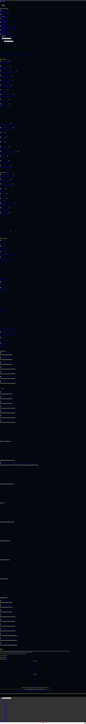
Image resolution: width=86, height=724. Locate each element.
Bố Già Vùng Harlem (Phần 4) (6, 364)
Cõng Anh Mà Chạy (4, 578)
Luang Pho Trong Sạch (4, 148)
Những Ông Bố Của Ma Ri (5, 16)
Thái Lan (35, 667)
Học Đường (6, 709)
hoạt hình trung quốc (14, 692)
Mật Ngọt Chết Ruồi (4, 12)
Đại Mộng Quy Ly (3, 597)
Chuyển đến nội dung (3, 0)
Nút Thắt (2, 143)
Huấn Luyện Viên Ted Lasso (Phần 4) (7, 383)
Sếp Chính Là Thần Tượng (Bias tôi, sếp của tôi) (10, 153)
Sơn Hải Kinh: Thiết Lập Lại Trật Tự (7, 129)
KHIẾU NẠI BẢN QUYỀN (45, 690)
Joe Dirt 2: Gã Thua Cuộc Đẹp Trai (7, 176)
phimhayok (40, 695)
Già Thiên (2, 134)
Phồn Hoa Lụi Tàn (4, 91)
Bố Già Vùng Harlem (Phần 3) (6, 359)
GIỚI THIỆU (18, 690)
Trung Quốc (35, 663)
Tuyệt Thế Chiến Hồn (4, 162)
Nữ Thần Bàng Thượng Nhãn (6, 87)
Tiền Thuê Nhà (3, 233)
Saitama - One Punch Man (5, 441)
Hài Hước (5, 705)
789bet (31, 692)
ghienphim (20, 692)
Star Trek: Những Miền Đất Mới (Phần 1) (8, 635)
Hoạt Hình (35, 678)
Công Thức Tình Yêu (4, 101)
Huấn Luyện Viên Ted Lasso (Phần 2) (7, 373)
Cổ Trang (35, 676)
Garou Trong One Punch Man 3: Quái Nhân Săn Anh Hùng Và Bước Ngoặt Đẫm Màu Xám (19, 465)
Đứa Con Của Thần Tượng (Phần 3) (7, 96)
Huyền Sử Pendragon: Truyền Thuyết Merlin (9, 28)
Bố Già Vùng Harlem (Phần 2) (6, 354)
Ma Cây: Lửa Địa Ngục (5, 214)
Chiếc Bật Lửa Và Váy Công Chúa (7, 484)
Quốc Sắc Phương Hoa (5, 559)
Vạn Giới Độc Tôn (3, 24)
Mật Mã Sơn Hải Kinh (4, 279)
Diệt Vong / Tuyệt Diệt (4, 209)
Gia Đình (5, 704)
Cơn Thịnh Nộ (3, 200)
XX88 (9, 692)
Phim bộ (3, 719)
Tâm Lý (5, 714)
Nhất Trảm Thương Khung (5, 167)
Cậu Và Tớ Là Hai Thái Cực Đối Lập (7, 36)
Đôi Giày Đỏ (2, 190)
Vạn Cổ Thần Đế (3, 158)
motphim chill (24, 692)
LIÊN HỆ (52, 690)
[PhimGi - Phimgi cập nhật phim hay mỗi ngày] (3, 1)
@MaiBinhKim (8, 657)
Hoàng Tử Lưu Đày (4, 310)
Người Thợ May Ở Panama (5, 181)
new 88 (28, 692)
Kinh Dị (35, 683)
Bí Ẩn (5, 701)
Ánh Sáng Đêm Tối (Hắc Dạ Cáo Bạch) (8, 124)
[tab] (3, 388)
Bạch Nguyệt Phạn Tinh (5, 540)
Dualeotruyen (41, 692)
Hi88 (33, 692)
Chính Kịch (6, 702)
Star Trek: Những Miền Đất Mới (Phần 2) (8, 640)
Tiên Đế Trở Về (3, 20)
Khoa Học (5, 710)
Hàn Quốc (35, 665)
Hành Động (35, 681)
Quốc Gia (3, 5)
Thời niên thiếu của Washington (7, 186)
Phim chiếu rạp (4, 720)
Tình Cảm (35, 685)
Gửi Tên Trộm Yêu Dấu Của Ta (6, 32)
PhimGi (3, 4)
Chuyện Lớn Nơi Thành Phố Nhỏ (7, 82)
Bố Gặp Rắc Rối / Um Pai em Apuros (7, 205)
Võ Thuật (5, 718)
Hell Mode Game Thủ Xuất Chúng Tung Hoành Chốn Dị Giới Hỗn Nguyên (15, 54)
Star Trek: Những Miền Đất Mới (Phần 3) (8, 645)
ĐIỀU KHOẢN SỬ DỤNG (35, 690)
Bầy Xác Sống (3, 195)
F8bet (35, 692)
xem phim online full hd (4, 692)
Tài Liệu (5, 713)
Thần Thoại (6, 715)
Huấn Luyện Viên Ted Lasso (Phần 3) (7, 378)
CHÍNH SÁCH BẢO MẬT (26, 690)
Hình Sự (5, 707)
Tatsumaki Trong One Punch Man (7, 460)
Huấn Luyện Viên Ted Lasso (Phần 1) (7, 369)
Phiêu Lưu (6, 712)
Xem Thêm (8, 59)
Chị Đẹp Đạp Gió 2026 (5, 290)
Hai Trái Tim (2, 139)
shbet (37, 692)
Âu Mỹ (35, 672)
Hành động (6, 706)
